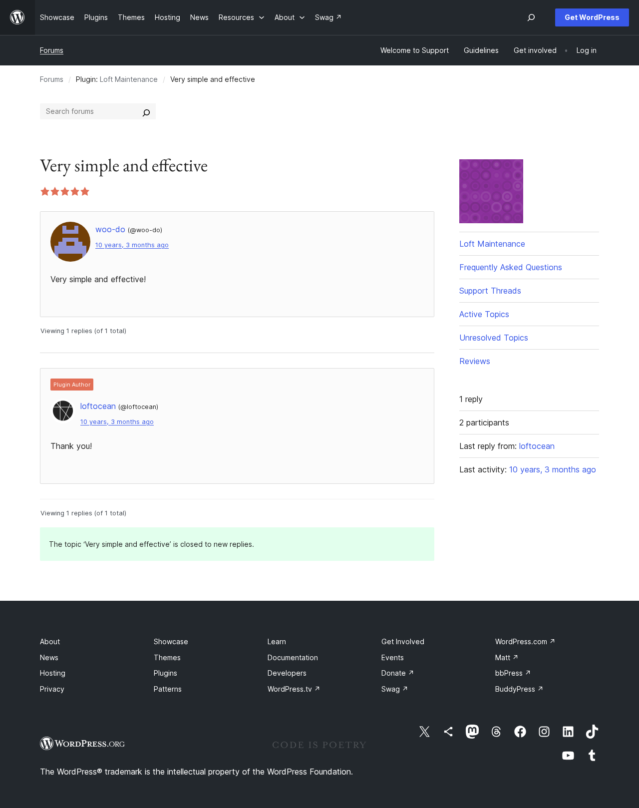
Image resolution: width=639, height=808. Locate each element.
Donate (397, 673)
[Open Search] (531, 17)
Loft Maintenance (129, 79)
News (49, 657)
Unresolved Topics (493, 338)
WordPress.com (525, 641)
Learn (277, 641)
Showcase (171, 641)
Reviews (474, 361)
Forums (51, 50)
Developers (287, 673)
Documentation (293, 657)
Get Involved (402, 641)
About (50, 641)
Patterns (168, 689)
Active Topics (484, 314)
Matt (507, 657)
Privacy (52, 689)
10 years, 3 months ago (132, 245)
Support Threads (490, 291)
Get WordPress (592, 17)
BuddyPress (519, 689)
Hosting (52, 673)
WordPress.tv (294, 689)
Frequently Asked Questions (510, 267)
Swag (394, 689)
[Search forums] (146, 111)
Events (392, 657)
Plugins (165, 673)
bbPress (513, 673)
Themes (167, 657)
